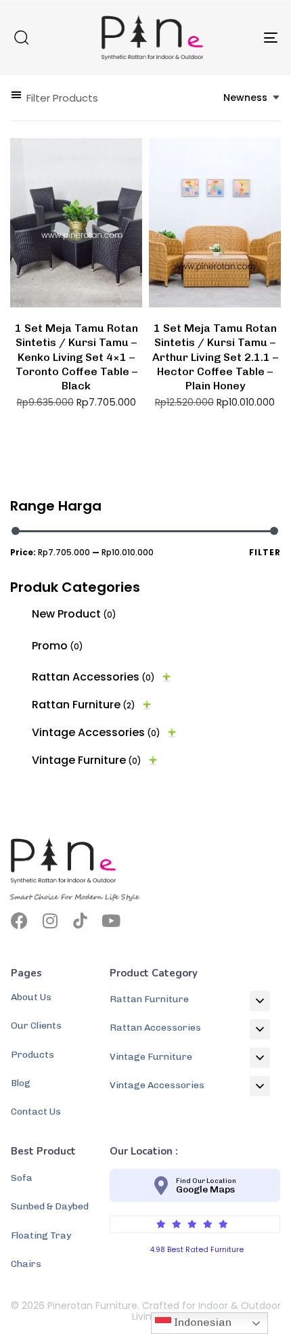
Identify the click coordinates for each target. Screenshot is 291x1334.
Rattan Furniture (83, 704)
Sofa (21, 1178)
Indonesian (201, 1322)
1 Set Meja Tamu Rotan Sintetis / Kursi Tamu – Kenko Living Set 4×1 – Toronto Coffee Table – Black (76, 357)
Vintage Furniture (86, 760)
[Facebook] (19, 920)
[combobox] (252, 98)
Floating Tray (41, 1235)
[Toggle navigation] (233, 37)
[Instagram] (49, 920)
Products (32, 1054)
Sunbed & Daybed (50, 1206)
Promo (57, 645)
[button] (21, 37)
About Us (31, 997)
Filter (265, 552)
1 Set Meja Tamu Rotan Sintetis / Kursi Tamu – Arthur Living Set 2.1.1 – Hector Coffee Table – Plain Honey (215, 357)
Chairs (26, 1264)
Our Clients (36, 1025)
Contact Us (36, 1111)
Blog (20, 1083)
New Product (74, 614)
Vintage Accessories (96, 732)
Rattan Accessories (93, 677)
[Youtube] (110, 920)
